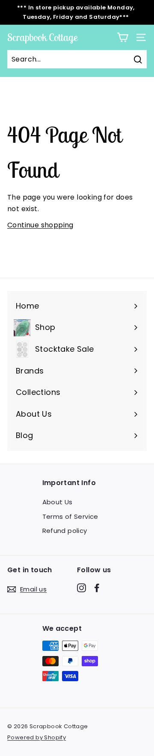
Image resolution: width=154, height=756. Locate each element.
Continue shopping (40, 225)
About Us (57, 501)
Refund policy (64, 530)
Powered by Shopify (36, 737)
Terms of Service (70, 516)
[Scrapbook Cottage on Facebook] (96, 587)
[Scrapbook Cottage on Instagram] (81, 587)
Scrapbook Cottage (42, 37)
